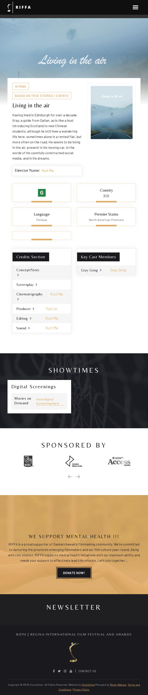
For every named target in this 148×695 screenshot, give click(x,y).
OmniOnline (88, 684)
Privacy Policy (81, 689)
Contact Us (87, 671)
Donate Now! (74, 573)
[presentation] (70, 477)
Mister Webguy (118, 684)
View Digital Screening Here (47, 401)
